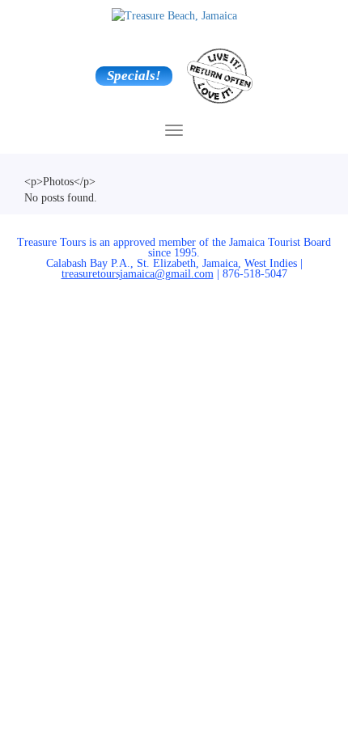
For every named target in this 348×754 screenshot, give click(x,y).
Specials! (134, 75)
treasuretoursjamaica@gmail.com (138, 274)
